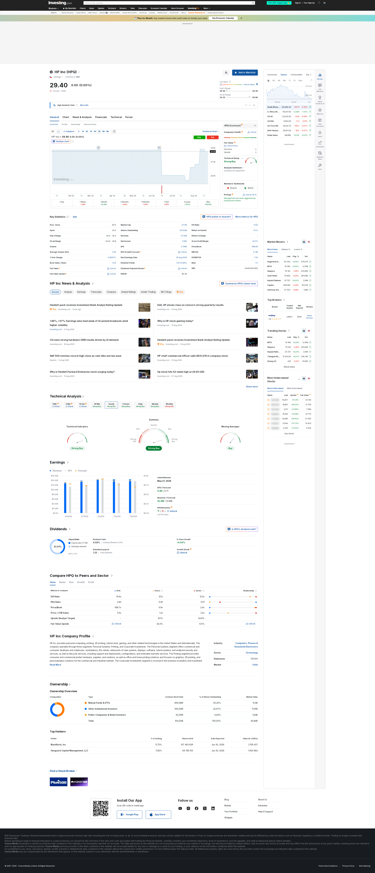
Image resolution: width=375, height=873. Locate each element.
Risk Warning (364, 866)
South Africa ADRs (129, 13)
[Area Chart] (58, 131)
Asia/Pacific (174, 13)
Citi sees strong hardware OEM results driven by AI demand (84, 339)
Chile (255, 664)
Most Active (272, 249)
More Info (84, 105)
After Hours (92, 13)
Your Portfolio (231, 811)
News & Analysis (82, 117)
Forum (129, 117)
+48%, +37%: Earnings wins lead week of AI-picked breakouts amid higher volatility (89, 323)
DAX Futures (272, 130)
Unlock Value (249, 84)
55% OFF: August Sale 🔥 (279, 3)
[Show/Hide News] (114, 131)
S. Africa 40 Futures (275, 111)
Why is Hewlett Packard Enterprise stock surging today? (82, 371)
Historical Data (90, 124)
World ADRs (115, 13)
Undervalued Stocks (215, 13)
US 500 (270, 121)
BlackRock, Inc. (59, 744)
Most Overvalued (294, 388)
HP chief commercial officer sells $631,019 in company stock (192, 355)
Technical (116, 117)
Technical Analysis (65, 396)
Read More (55, 664)
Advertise (262, 805)
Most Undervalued (275, 388)
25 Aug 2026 (181, 257)
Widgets (228, 817)
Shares (54, 13)
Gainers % (285, 249)
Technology (252, 652)
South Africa (81, 13)
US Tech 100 (272, 126)
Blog (226, 799)
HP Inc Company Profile (70, 636)
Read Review (309, 316)
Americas (143, 13)
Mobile (227, 805)
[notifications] (319, 2)
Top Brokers (274, 299)
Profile (64, 124)
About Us (262, 799)
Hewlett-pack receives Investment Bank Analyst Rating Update (86, 305)
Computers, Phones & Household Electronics (246, 645)
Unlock (118, 623)
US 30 (270, 116)
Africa (183, 13)
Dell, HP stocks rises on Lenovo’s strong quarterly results (190, 305)
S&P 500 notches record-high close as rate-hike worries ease (85, 355)
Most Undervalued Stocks (277, 379)
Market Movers (276, 241)
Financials (101, 117)
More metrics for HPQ (246, 216)
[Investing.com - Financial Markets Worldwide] (60, 3)
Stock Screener (177, 8)
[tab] (56, 405)
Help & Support (265, 811)
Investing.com (56, 329)
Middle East (162, 13)
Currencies (272, 75)
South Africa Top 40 (276, 107)
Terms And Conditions (328, 866)
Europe (152, 13)
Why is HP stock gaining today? (175, 320)
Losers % (298, 249)
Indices (284, 75)
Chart (66, 117)
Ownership (75, 124)
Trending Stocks (276, 330)
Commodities (296, 75)
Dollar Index (272, 135)
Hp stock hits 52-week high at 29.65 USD (180, 371)
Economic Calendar (159, 8)
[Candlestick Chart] (52, 131)
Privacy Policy (348, 866)
